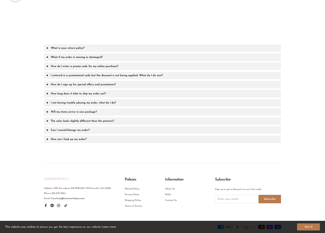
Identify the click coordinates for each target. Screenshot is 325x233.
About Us (170, 189)
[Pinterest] (52, 205)
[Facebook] (45, 205)
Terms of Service (133, 206)
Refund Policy (132, 189)
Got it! (308, 227)
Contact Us (171, 200)
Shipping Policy (133, 200)
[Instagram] (58, 205)
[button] (162, 48)
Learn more (109, 227)
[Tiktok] (65, 205)
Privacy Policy (132, 194)
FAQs (168, 194)
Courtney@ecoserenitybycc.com (68, 198)
